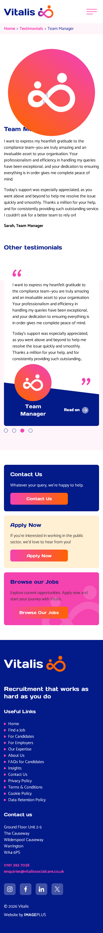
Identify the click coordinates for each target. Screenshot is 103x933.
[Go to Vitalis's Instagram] (10, 889)
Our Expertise (19, 749)
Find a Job (16, 730)
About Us (16, 755)
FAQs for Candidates (26, 761)
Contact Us (39, 498)
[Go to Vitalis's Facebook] (25, 889)
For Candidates (21, 736)
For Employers (20, 742)
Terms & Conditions (25, 787)
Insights (15, 768)
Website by (25, 914)
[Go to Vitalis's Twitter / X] (57, 889)
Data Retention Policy (27, 800)
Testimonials (31, 28)
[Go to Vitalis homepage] (28, 11)
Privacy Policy (20, 781)
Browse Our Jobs (39, 612)
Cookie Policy (20, 793)
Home (9, 28)
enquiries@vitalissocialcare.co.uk (34, 871)
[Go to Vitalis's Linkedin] (41, 889)
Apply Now (39, 555)
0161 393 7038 (16, 865)
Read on (72, 410)
